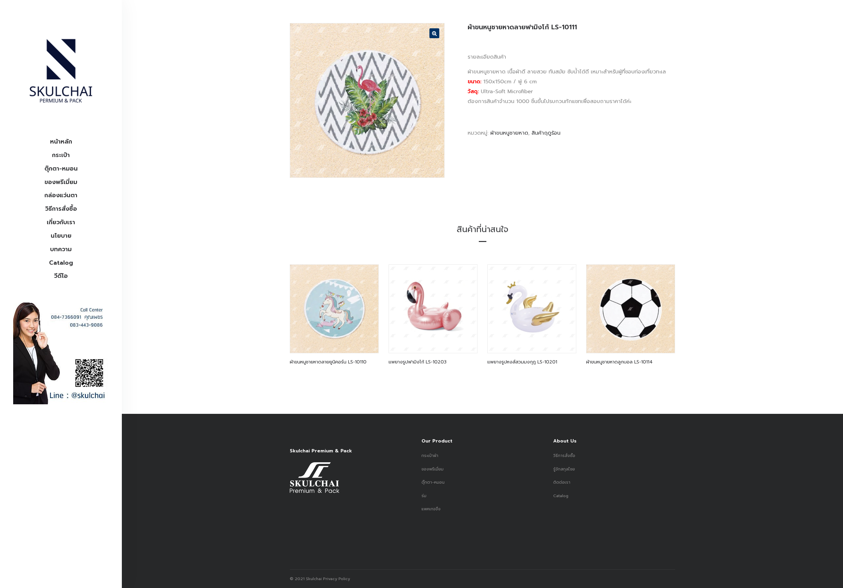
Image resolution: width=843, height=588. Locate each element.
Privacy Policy (336, 579)
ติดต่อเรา (561, 482)
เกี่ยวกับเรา (61, 222)
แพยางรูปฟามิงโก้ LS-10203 (418, 362)
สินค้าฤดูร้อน (545, 133)
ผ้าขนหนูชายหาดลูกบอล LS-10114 (619, 362)
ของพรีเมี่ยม (60, 182)
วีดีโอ (61, 276)
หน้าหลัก (61, 141)
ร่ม (424, 496)
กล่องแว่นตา (60, 195)
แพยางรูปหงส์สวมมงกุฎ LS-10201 (522, 362)
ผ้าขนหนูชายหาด (509, 133)
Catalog (61, 262)
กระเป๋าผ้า (430, 456)
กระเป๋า (61, 155)
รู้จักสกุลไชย (564, 469)
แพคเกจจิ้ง (431, 509)
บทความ (61, 249)
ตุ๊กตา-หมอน (61, 168)
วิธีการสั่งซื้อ (61, 208)
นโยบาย (61, 235)
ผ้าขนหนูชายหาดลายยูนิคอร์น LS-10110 (328, 362)
